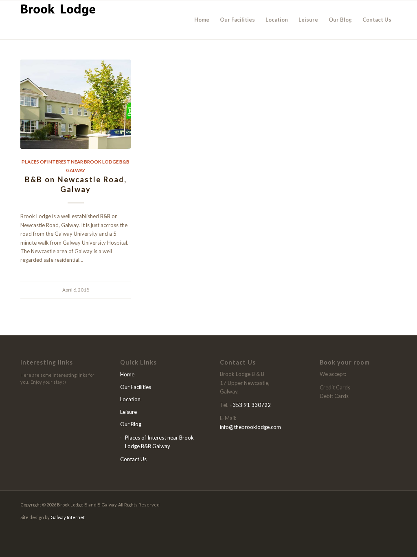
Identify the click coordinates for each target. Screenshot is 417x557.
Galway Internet (67, 517)
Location (130, 399)
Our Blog (130, 424)
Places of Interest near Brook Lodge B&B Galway (159, 441)
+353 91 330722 (250, 405)
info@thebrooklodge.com (250, 427)
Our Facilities (135, 387)
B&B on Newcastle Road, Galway (76, 184)
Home (127, 374)
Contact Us (133, 459)
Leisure (128, 412)
